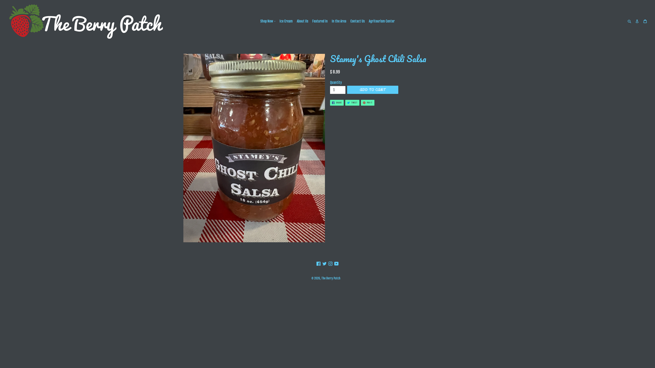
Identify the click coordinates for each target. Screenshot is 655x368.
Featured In (320, 21)
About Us (302, 21)
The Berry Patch (330, 278)
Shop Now (268, 21)
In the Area (339, 21)
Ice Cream (286, 21)
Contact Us (357, 21)
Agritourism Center (382, 21)
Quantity (336, 82)
